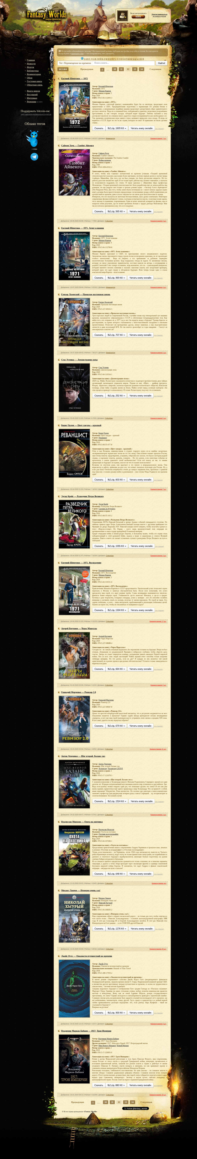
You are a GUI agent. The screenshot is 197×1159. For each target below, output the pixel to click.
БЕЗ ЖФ (63, 69)
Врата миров (33, 91)
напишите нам (77, 53)
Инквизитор (110, 138)
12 (128, 69)
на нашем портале (159, 15)
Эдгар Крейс (103, 504)
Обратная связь (34, 85)
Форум (30, 67)
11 (121, 69)
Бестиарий (32, 94)
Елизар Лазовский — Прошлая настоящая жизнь (85, 294)
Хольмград (103, 768)
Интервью (32, 98)
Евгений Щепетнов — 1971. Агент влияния (82, 228)
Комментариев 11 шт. (158, 749)
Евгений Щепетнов (105, 86)
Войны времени (105, 160)
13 (135, 69)
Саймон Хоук (103, 153)
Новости (31, 63)
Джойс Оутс (103, 964)
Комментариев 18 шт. (158, 1095)
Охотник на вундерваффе (108, 834)
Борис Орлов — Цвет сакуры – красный (81, 425)
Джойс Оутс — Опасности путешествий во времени (86, 956)
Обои (29, 78)
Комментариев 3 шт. (158, 556)
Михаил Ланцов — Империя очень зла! (80, 890)
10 (115, 69)
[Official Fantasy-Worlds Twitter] (32, 149)
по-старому (159, 129)
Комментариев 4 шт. (158, 287)
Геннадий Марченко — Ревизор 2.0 (78, 692)
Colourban (109, 221)
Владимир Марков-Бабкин (108, 1039)
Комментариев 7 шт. (158, 138)
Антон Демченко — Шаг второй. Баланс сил (83, 756)
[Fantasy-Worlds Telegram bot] (34, 160)
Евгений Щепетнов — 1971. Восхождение (81, 563)
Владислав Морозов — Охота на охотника (82, 822)
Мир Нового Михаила (107, 1046)
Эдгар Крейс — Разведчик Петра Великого (82, 496)
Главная (31, 60)
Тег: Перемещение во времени (75, 63)
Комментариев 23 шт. (158, 949)
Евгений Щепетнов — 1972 (74, 78)
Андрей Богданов (105, 636)
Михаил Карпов (105, 91)
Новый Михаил (123, 1046)
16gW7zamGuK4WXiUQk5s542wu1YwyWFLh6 (36, 114)
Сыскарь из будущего (107, 509)
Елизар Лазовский (105, 302)
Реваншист (103, 438)
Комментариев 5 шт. (158, 353)
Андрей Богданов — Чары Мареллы (79, 628)
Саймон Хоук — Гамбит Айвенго (77, 145)
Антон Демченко (104, 764)
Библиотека (33, 70)
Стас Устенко (103, 367)
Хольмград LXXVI (115, 768)
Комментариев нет (159, 883)
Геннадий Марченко (106, 700)
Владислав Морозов (106, 829)
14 (142, 69)
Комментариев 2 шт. (158, 221)
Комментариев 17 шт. (158, 621)
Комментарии (34, 74)
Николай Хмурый (105, 903)
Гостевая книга (34, 81)
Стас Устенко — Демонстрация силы (79, 360)
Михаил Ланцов (104, 898)
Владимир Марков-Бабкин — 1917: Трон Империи (86, 1031)
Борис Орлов (103, 433)
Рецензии (31, 101)
